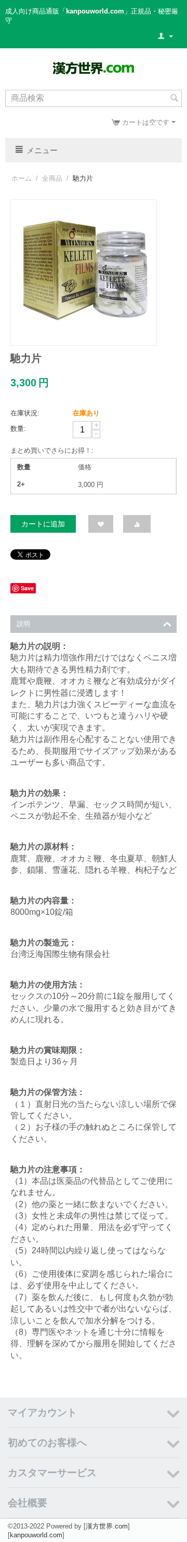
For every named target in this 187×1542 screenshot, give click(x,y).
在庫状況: (24, 413)
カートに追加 (43, 524)
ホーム (21, 178)
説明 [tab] (23, 624)
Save (27, 588)
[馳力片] (83, 272)
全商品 (52, 178)
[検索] (174, 99)
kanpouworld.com (36, 1535)
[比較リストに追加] (137, 524)
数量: (18, 428)
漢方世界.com (107, 1526)
